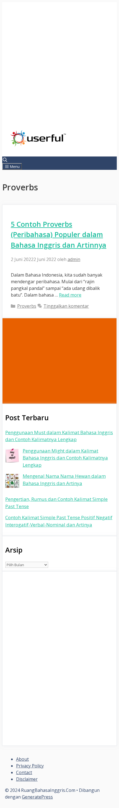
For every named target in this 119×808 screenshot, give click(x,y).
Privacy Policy (30, 766)
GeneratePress (37, 797)
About (22, 759)
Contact (24, 772)
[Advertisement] (59, 70)
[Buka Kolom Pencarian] (5, 160)
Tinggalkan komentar (66, 306)
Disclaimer (27, 779)
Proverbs (26, 306)
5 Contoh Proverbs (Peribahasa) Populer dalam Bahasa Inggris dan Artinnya (58, 234)
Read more (70, 295)
